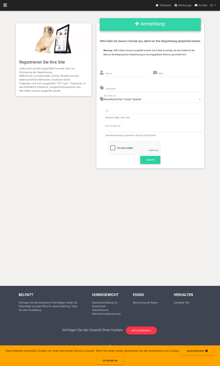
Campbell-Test (181, 302)
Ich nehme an (110, 360)
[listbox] (152, 99)
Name (108, 73)
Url (106, 110)
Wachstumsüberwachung (106, 313)
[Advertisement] (110, 231)
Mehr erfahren (196, 351)
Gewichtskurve (100, 310)
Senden (150, 160)
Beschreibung (112, 125)
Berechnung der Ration (145, 302)
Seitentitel (110, 88)
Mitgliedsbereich (141, 330)
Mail (160, 73)
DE (212, 5)
